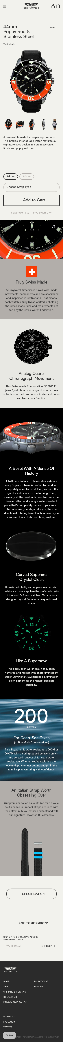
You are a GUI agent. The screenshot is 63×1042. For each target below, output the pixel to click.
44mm (11, 176)
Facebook (9, 1022)
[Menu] (4, 6)
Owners (39, 987)
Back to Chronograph (34, 923)
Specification (33, 893)
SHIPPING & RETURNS (14, 992)
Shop (6, 981)
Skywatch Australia (22, 1037)
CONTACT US (10, 997)
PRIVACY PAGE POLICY (14, 1002)
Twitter (7, 1027)
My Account (41, 981)
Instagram (9, 1017)
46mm (27, 176)
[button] (9, 85)
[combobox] (31, 187)
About (7, 987)
